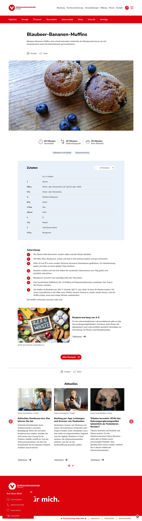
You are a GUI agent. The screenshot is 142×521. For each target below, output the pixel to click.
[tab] (69, 465)
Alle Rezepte (69, 357)
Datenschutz (109, 518)
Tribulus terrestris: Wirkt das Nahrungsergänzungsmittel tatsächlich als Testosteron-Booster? (105, 422)
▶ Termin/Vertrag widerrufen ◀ (73, 518)
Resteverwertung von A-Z (85, 317)
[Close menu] (31, 492)
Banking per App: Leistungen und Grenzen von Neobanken (69, 419)
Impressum (95, 518)
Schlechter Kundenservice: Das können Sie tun (34, 419)
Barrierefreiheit (125, 518)
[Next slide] (131, 421)
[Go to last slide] (11, 421)
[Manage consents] (137, 516)
